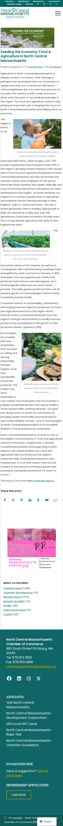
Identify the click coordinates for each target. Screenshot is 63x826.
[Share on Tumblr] (38, 500)
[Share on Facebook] (5, 500)
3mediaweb (55, 67)
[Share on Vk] (47, 500)
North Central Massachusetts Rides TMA (28, 732)
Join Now (18, 795)
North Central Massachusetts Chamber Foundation (28, 742)
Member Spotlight (14, 601)
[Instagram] (29, 678)
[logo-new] (25, 13)
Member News (11, 597)
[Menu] (56, 10)
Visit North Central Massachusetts (20, 704)
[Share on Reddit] (55, 500)
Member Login (14, 4)
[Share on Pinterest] (21, 500)
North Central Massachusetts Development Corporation (28, 715)
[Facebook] (9, 678)
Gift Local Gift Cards (21, 724)
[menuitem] (9, 1)
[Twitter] (39, 678)
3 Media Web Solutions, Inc (5, 818)
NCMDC (7, 605)
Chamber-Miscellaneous (18, 592)
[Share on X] (13, 500)
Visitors (29, 4)
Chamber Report (44, 480)
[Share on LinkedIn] (30, 500)
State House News (14, 610)
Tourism (8, 614)
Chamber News (35, 67)
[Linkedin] (19, 678)
